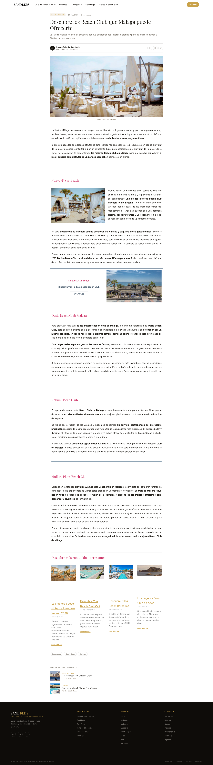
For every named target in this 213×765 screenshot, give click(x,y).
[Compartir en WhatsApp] (149, 48)
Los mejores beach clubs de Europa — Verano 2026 (63, 608)
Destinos (63, 4)
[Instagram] (13, 734)
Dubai (123, 736)
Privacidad (179, 761)
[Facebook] (20, 734)
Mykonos (124, 720)
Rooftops (80, 736)
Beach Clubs (70, 654)
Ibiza (123, 716)
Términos (189, 761)
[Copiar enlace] (160, 48)
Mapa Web (198, 761)
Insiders (167, 728)
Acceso (192, 4)
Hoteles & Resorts (84, 728)
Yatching (168, 736)
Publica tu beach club (108, 4)
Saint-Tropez (126, 732)
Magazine (77, 4)
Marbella (124, 728)
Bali (122, 740)
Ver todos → (126, 743)
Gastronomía (169, 732)
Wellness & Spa (83, 732)
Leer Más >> (56, 645)
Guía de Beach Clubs (85, 716)
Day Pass (81, 724)
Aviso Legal (169, 761)
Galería (167, 724)
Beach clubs (57, 15)
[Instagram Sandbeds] (155, 48)
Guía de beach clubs (44, 4)
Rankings (81, 720)
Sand (20, 713)
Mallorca (124, 724)
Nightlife (167, 740)
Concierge (90, 4)
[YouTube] (27, 734)
